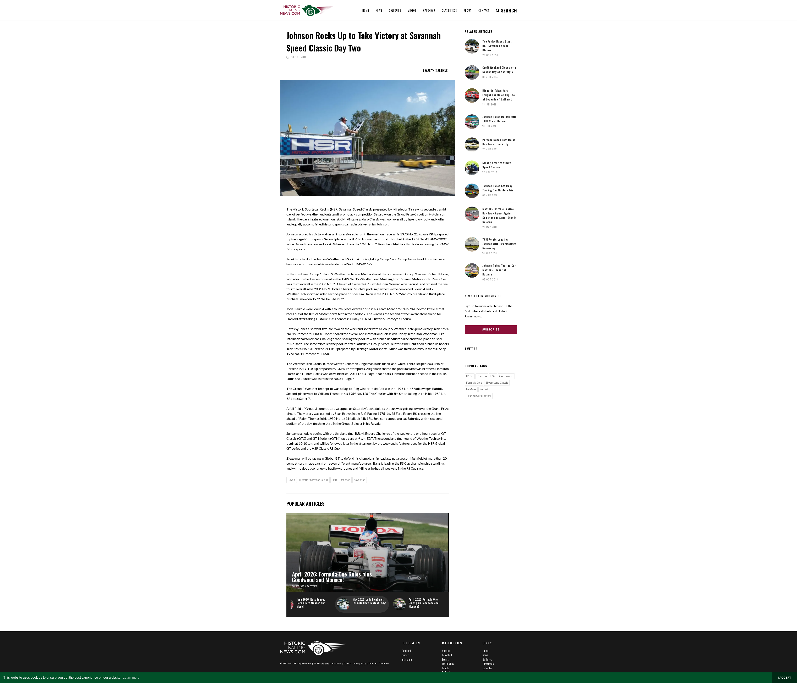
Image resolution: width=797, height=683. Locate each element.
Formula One (474, 382)
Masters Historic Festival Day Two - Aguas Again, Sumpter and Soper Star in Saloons (499, 215)
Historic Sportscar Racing (313, 479)
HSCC (469, 376)
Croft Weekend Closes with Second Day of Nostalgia (499, 69)
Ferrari (484, 389)
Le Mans (471, 389)
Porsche (482, 376)
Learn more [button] (131, 677)
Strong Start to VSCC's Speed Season (496, 164)
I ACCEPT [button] (784, 677)
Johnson (345, 479)
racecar (325, 663)
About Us (336, 663)
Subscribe (491, 329)
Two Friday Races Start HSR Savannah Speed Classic (497, 45)
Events (445, 659)
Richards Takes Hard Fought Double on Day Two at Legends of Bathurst (498, 94)
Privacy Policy (359, 663)
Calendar (487, 668)
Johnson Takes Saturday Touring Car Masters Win (497, 188)
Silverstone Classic (497, 382)
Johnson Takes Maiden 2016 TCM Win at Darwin (499, 118)
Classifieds (488, 663)
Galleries (487, 659)
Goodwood (506, 376)
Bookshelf (447, 655)
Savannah (359, 479)
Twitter (405, 655)
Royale (291, 479)
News (485, 655)
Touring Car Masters (478, 395)
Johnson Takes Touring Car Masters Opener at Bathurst (499, 269)
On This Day (448, 663)
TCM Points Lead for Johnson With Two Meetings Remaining (499, 243)
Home (486, 650)
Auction (446, 650)
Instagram (407, 659)
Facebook (406, 650)
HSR (334, 479)
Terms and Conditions (379, 663)
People (445, 668)
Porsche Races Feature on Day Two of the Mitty (498, 141)
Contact (347, 663)
